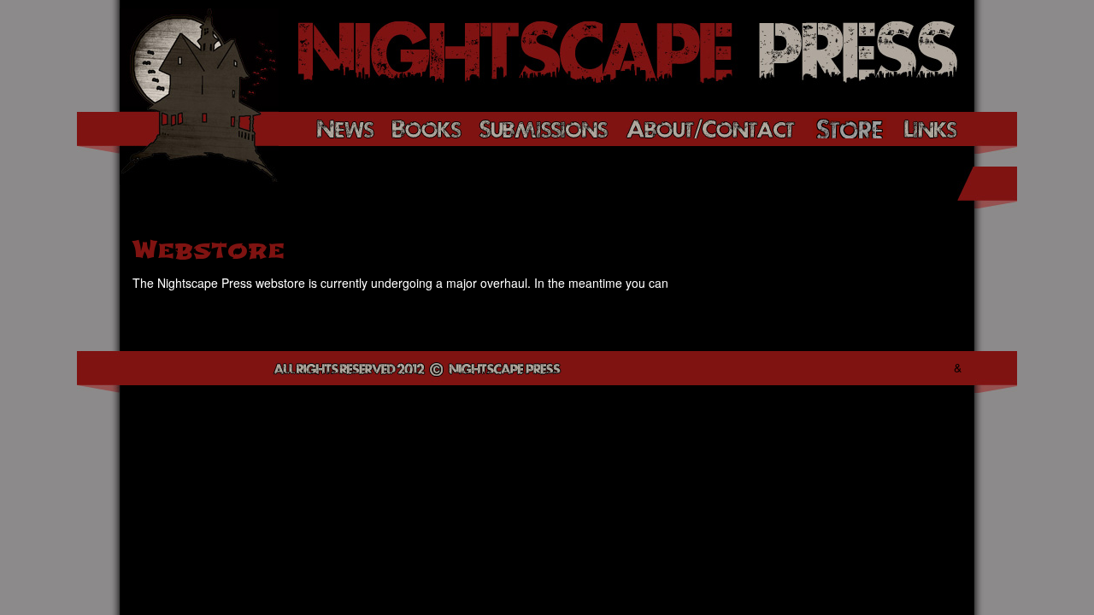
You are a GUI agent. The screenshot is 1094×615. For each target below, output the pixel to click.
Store (849, 128)
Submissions (544, 128)
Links (930, 128)
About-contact (711, 128)
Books (426, 128)
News (345, 128)
